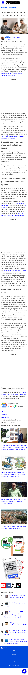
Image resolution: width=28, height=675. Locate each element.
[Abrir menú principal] (3, 3)
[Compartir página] (25, 3)
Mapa (14, 650)
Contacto (14, 654)
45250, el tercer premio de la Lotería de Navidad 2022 (18, 624)
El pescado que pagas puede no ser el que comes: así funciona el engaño (15, 641)
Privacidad (14, 661)
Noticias (4, 412)
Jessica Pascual (16, 37)
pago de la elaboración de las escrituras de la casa (13, 394)
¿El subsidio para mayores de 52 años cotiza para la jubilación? (15, 632)
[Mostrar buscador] (22, 3)
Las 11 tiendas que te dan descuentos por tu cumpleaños (15, 605)
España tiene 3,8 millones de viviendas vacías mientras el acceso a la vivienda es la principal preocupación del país (14, 474)
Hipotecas (12, 7)
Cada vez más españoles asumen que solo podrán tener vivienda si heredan (13, 527)
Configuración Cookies (14, 665)
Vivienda (4, 7)
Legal (14, 658)
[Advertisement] (14, 95)
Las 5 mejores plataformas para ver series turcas (17, 596)
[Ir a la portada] (13, 2)
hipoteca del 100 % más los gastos (15, 270)
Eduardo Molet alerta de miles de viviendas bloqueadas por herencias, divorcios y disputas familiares (13, 501)
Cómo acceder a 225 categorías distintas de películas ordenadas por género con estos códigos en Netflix (14, 615)
